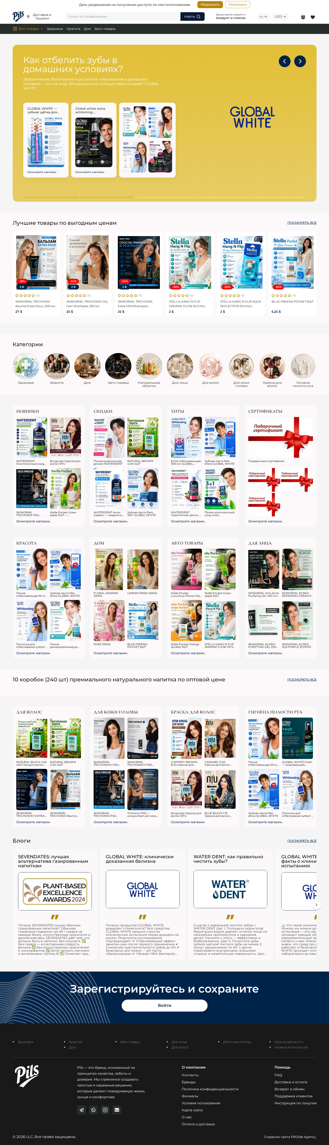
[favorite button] (53, 238)
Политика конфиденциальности (210, 1089)
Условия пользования (201, 1103)
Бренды (189, 1082)
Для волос (180, 1047)
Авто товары (105, 29)
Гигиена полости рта (291, 1047)
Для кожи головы (237, 1042)
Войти (164, 1005)
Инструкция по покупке (296, 1103)
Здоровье (55, 29)
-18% (22, 281)
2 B (22, 287)
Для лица (179, 1042)
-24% (73, 281)
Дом (87, 29)
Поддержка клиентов (293, 1096)
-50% (175, 287)
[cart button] (303, 16)
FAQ (278, 1075)
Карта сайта (192, 1110)
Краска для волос (289, 1042)
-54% (278, 287)
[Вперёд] (316, 904)
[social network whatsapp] (93, 1109)
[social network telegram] (81, 1109)
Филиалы (190, 1096)
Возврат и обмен (290, 1089)
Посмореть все (302, 223)
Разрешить (210, 4)
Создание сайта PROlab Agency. (290, 1137)
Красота (73, 29)
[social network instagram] (105, 1109)
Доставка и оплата (291, 1082)
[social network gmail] (116, 1109)
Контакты (190, 1075)
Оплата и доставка (198, 1124)
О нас (187, 1117)
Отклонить (238, 4)
